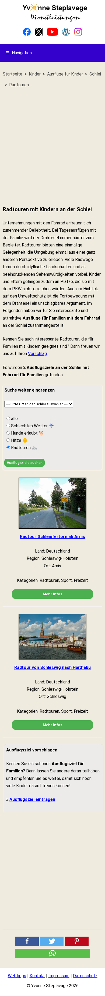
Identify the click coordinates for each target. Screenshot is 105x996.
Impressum (58, 975)
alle (14, 418)
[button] (27, 941)
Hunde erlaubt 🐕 (27, 433)
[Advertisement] (52, 147)
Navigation (18, 52)
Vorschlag (37, 353)
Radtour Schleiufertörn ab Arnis (52, 536)
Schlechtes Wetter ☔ (32, 425)
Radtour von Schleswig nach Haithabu (52, 667)
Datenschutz (85, 975)
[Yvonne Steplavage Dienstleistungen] (54, 20)
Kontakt (37, 975)
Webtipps (17, 975)
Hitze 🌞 (19, 440)
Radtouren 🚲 (23, 447)
